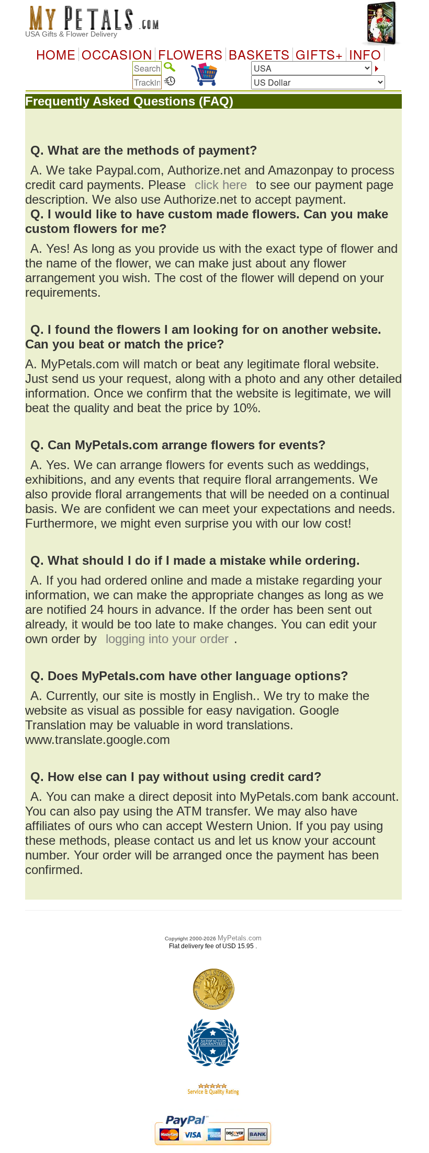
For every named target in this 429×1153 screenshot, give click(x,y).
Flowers (190, 54)
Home (56, 54)
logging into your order (167, 639)
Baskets (259, 54)
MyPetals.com (240, 938)
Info (365, 54)
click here (221, 185)
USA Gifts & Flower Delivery (71, 34)
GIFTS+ (319, 54)
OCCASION (117, 54)
